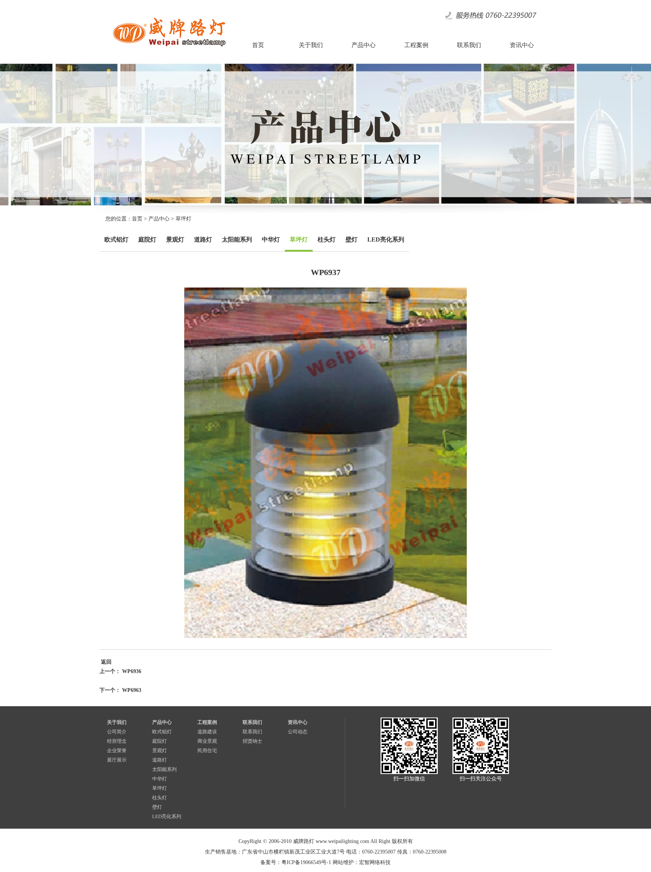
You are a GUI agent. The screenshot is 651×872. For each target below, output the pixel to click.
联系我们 (252, 722)
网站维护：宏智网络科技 (362, 862)
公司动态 (297, 731)
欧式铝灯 (116, 239)
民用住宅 (207, 750)
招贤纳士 (252, 741)
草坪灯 (183, 219)
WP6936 (131, 671)
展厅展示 (117, 760)
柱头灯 (327, 239)
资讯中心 (297, 722)
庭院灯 (147, 239)
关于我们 (117, 722)
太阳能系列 (237, 239)
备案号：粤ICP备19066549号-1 (295, 862)
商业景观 (207, 741)
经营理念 (117, 741)
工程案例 (207, 722)
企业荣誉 (117, 750)
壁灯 (351, 239)
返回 (105, 662)
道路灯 (203, 239)
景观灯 (175, 239)
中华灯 (271, 239)
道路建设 (207, 731)
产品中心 (159, 219)
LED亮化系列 (385, 239)
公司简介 (117, 731)
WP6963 (131, 690)
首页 (137, 219)
